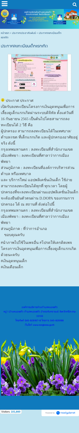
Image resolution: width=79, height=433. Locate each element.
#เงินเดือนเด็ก (12, 267)
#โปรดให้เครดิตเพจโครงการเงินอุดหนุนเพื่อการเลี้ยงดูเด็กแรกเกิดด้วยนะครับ (38, 248)
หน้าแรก (5, 33)
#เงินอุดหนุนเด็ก (14, 261)
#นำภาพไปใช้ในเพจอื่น (20, 242)
